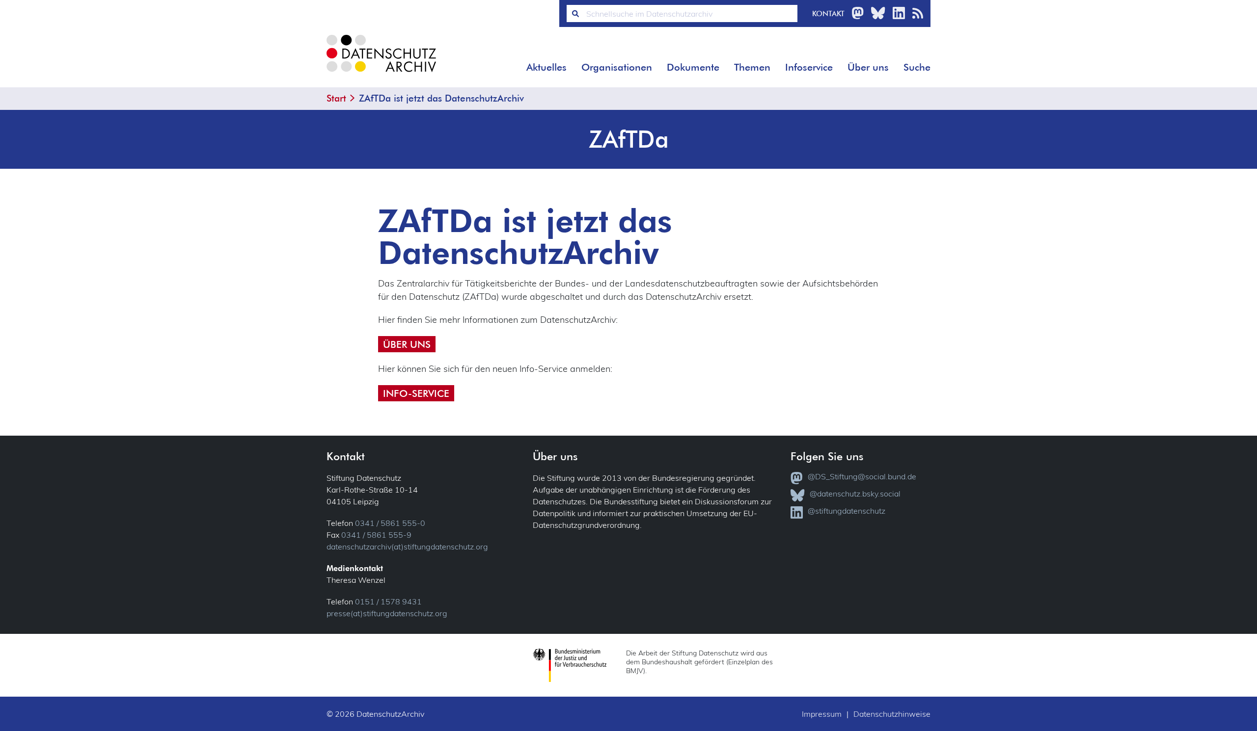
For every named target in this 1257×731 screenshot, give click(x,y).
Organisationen (616, 67)
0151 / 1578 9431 (388, 601)
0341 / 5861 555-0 (390, 523)
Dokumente (693, 67)
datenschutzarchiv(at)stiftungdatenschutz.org (407, 546)
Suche (916, 67)
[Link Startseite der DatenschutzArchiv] (381, 61)
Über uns (868, 67)
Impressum (822, 714)
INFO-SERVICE (416, 393)
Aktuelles (546, 67)
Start (336, 98)
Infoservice (809, 67)
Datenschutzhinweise (891, 714)
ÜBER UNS (407, 344)
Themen (752, 67)
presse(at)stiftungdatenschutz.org (387, 613)
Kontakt (828, 13)
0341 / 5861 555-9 (376, 535)
